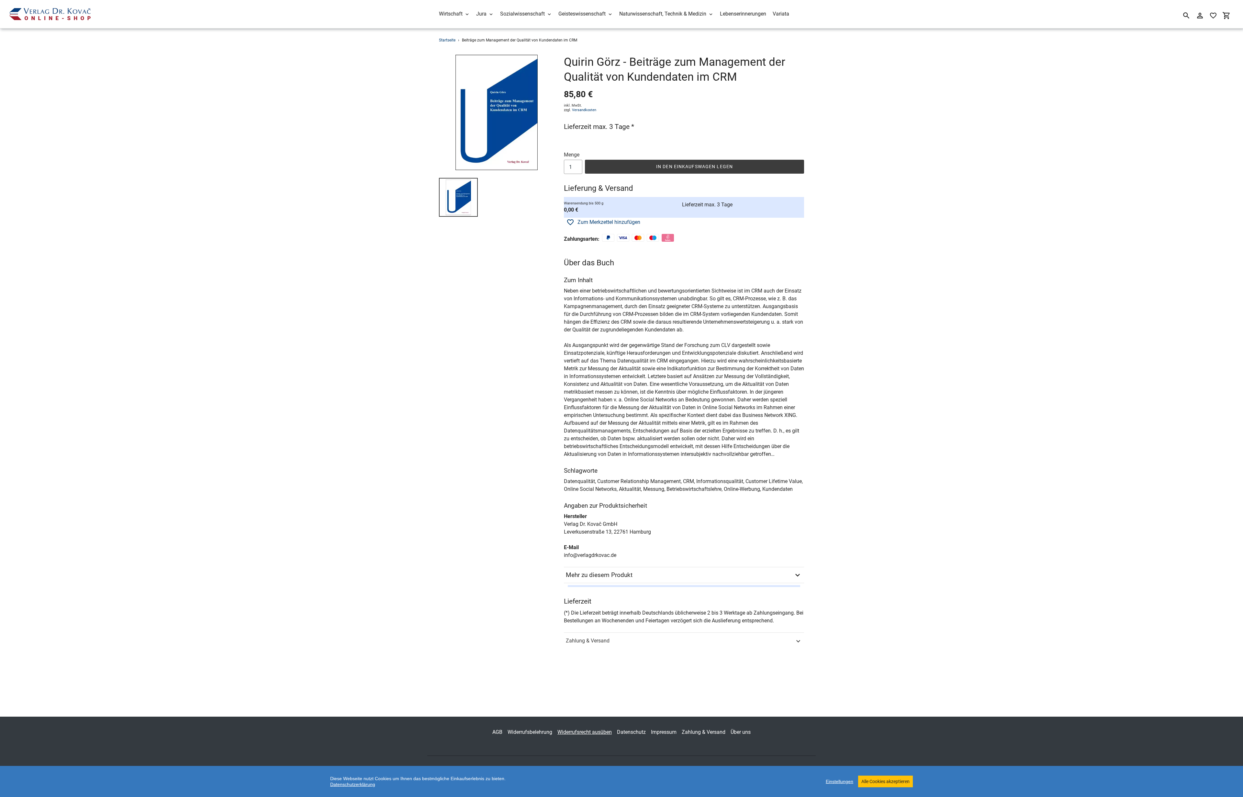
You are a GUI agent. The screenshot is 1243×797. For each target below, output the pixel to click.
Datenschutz (631, 732)
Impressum (664, 732)
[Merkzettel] (1213, 15)
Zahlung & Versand (588, 641)
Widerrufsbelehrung (530, 732)
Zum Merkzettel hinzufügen (608, 222)
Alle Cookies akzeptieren (885, 781)
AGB (497, 732)
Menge (571, 155)
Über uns (741, 732)
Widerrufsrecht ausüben (584, 732)
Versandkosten (584, 110)
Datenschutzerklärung (352, 784)
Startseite (447, 40)
